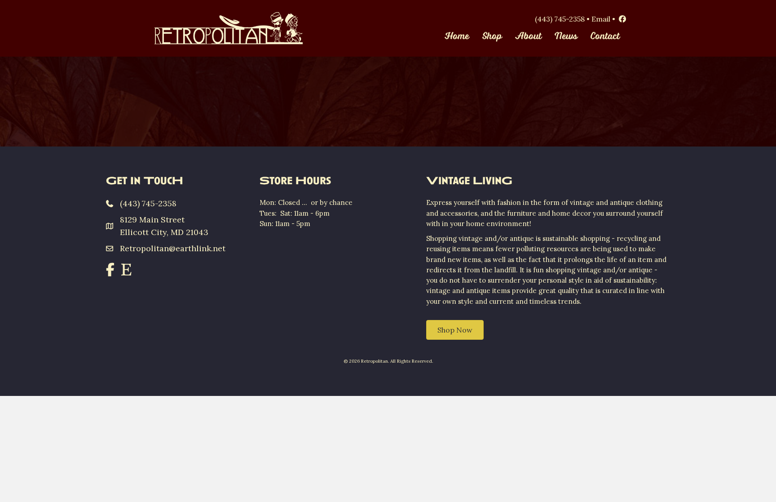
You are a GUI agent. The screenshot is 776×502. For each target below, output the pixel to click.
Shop (492, 36)
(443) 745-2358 (560, 18)
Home (457, 36)
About (528, 36)
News (566, 36)
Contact (605, 36)
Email (600, 18)
